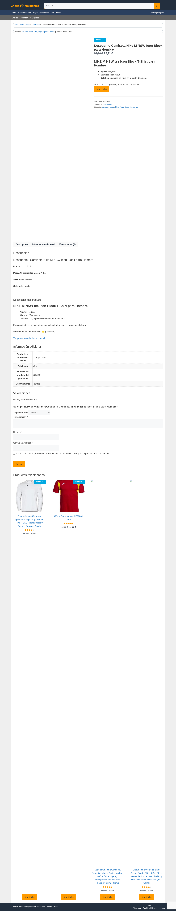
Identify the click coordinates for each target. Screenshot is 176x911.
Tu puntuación (20, 412)
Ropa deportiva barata (46, 32)
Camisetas (36, 25)
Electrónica (44, 12)
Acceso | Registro (156, 12)
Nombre (17, 432)
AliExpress (34, 18)
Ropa (28, 25)
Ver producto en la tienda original (29, 338)
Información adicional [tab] (43, 244)
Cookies (146, 908)
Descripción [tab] (22, 244)
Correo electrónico (23, 443)
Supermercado (24, 12)
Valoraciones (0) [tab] (67, 244)
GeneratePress (52, 907)
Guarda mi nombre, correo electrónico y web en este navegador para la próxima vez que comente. (63, 453)
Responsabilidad (158, 908)
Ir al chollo (102, 89)
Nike (35, 32)
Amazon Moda (27, 32)
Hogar (35, 12)
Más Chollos (56, 12)
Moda (14, 12)
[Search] (157, 6)
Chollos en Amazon (20, 18)
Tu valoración (20, 417)
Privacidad (136, 908)
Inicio (16, 25)
